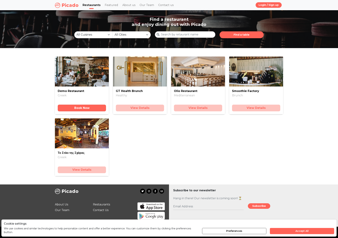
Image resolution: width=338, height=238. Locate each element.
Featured (111, 5)
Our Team (147, 5)
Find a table (241, 34)
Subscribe (259, 206)
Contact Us (100, 210)
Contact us (166, 5)
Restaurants (92, 5)
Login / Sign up (269, 5)
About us (128, 5)
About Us (61, 204)
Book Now (82, 108)
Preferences (234, 231)
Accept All (302, 231)
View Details (139, 108)
